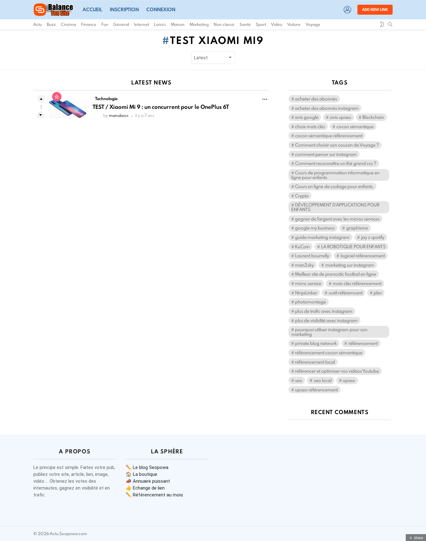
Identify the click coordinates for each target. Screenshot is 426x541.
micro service (308, 283)
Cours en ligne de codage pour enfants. (334, 186)
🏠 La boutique (141, 474)
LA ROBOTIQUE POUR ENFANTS (353, 246)
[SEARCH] (390, 24)
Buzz (51, 24)
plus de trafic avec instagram (323, 311)
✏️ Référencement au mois (154, 495)
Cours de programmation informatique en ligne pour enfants (335, 175)
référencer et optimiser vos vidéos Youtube (337, 371)
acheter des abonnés (316, 99)
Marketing (199, 24)
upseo (349, 380)
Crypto (302, 196)
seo (298, 380)
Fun (104, 24)
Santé (245, 24)
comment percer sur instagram (326, 154)
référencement (363, 343)
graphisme (357, 228)
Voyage (313, 24)
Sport (261, 24)
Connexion (160, 9)
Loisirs (160, 24)
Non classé (224, 24)
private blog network (316, 343)
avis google (306, 117)
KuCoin (302, 246)
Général (121, 24)
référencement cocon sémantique (328, 352)
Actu (37, 24)
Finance (88, 24)
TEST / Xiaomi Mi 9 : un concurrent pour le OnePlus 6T (161, 107)
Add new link (375, 9)
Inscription (124, 9)
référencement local (315, 362)
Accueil (92, 9)
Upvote (41, 99)
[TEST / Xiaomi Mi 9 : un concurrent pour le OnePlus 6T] (67, 108)
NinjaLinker (306, 293)
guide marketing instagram (322, 237)
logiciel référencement (363, 255)
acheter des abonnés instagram (327, 108)
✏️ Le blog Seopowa (147, 467)
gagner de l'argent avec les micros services (337, 219)
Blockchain (373, 117)
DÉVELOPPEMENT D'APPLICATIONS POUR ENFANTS (335, 207)
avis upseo (340, 117)
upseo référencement (316, 390)
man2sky (304, 265)
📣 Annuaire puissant (148, 481)
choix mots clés (310, 126)
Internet (141, 24)
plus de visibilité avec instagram (326, 320)
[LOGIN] (347, 9)
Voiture (294, 24)
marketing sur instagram (349, 265)
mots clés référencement (357, 283)
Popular (56, 96)
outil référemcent (345, 293)
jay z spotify (372, 237)
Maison (178, 24)
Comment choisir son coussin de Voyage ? (337, 145)
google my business (315, 228)
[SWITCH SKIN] (382, 24)
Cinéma (68, 24)
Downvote (40, 115)
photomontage (310, 302)
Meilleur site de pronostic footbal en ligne (335, 274)
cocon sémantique (355, 126)
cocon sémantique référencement (328, 135)
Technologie (106, 98)
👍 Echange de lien (145, 488)
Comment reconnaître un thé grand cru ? (335, 163)
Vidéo (276, 24)
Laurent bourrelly (312, 255)
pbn (378, 293)
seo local (323, 380)
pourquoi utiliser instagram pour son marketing (329, 331)
